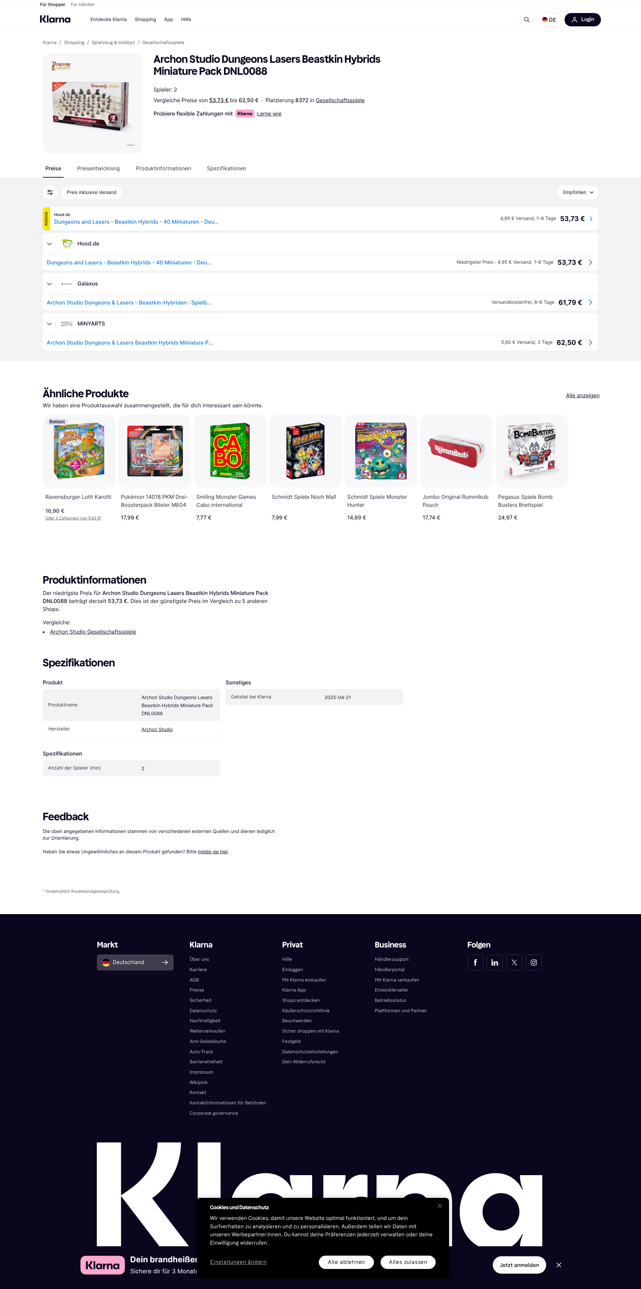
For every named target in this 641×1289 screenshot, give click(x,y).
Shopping (145, 19)
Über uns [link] (199, 959)
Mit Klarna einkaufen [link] (304, 980)
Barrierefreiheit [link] (206, 1062)
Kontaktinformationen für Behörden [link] (228, 1103)
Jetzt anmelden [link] (519, 1265)
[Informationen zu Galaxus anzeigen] (49, 283)
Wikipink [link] (199, 1082)
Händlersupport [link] (392, 959)
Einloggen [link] (292, 970)
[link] (475, 962)
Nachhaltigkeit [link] (205, 1021)
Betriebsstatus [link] (390, 1000)
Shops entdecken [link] (301, 1000)
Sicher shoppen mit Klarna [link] (310, 1031)
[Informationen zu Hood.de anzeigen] (49, 243)
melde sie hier (213, 851)
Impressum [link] (202, 1072)
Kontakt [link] (198, 1092)
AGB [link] (194, 980)
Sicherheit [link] (201, 1000)
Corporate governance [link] (214, 1113)
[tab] (53, 168)
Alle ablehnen (346, 1262)
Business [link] (390, 945)
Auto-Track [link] (201, 1052)
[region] (323, 1238)
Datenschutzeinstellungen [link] (310, 1052)
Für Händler (82, 4)
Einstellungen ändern (238, 1262)
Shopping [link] (74, 42)
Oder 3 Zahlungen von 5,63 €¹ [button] (73, 517)
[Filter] (50, 192)
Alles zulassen (408, 1262)
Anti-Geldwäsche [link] (208, 1041)
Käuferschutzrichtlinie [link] (306, 1011)
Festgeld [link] (291, 1041)
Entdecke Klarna (108, 19)
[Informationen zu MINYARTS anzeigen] (49, 324)
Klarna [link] (49, 42)
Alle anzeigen (583, 395)
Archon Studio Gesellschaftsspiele (93, 631)
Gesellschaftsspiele (340, 100)
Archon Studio (157, 729)
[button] (549, 19)
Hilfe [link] (287, 959)
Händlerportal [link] (390, 970)
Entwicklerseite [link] (391, 990)
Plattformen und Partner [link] (401, 1011)
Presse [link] (197, 990)
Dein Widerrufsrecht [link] (304, 1062)
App (168, 19)
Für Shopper (52, 4)
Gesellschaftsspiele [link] (163, 42)
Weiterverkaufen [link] (207, 1031)
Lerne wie (269, 113)
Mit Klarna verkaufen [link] (397, 980)
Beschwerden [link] (296, 1021)
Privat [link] (292, 945)
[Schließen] (439, 1206)
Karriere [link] (198, 970)
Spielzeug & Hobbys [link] (113, 42)
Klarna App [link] (294, 990)
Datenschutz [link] (203, 1011)
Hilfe (186, 19)
